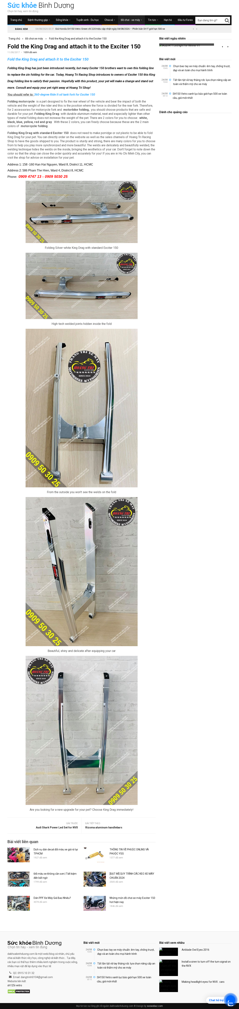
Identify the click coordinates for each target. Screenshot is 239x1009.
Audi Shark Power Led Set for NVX (57, 827)
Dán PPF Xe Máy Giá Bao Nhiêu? (52, 897)
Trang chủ (16, 19)
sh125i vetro (14, 985)
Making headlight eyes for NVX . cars (203, 981)
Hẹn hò (168, 19)
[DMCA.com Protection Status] (18, 991)
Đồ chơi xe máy (34, 38)
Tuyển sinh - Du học (87, 19)
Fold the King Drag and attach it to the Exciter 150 (78, 38)
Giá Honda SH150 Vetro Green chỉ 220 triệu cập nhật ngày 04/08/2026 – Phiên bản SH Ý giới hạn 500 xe (110, 28)
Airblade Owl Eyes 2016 (195, 949)
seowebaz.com (155, 1006)
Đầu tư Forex (185, 19)
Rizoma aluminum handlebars (103, 827)
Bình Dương (40, 5)
